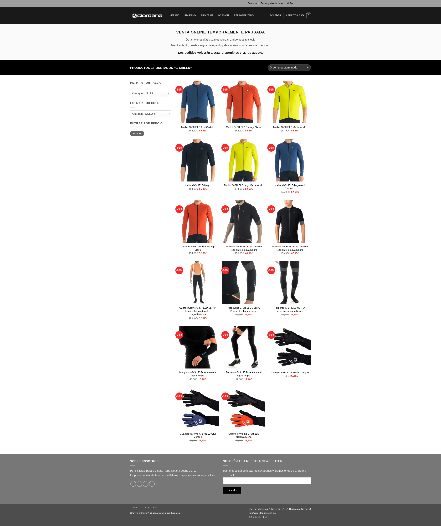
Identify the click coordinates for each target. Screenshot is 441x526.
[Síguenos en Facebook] (299, 3)
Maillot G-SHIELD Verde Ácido (289, 127)
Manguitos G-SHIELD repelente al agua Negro (197, 374)
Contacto (252, 3)
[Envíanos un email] (309, 3)
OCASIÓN (223, 15)
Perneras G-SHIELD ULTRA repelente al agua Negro (289, 309)
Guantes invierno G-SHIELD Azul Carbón (198, 435)
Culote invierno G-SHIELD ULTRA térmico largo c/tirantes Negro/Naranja (197, 311)
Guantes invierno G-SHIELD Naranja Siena (243, 435)
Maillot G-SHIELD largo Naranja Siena (198, 248)
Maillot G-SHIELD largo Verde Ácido (243, 185)
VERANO (175, 15)
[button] (275, 15)
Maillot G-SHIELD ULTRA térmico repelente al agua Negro (244, 248)
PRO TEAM (207, 15)
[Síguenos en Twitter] (306, 3)
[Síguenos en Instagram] (303, 3)
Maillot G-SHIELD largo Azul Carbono (289, 187)
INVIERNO (190, 15)
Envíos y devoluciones (272, 3)
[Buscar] (260, 15)
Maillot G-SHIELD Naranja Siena (243, 127)
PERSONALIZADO (244, 15)
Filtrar (137, 133)
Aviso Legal (152, 508)
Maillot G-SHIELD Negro (197, 185)
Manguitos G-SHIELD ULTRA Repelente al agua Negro (244, 309)
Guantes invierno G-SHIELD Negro (290, 372)
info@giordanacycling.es (262, 513)
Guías (290, 3)
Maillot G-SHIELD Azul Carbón (197, 127)
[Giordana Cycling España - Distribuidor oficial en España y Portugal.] (147, 15)
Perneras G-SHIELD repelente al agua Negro (243, 374)
